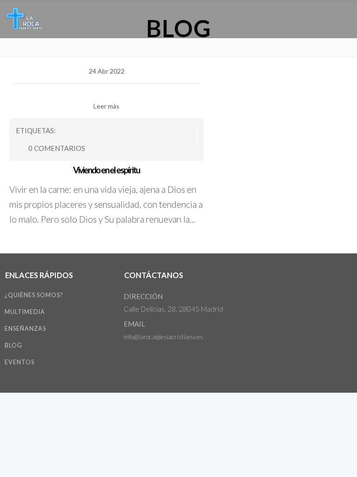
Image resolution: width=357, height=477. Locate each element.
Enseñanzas (25, 328)
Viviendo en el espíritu (106, 169)
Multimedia (25, 311)
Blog (13, 345)
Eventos (19, 362)
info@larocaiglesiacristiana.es (163, 337)
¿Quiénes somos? (34, 295)
